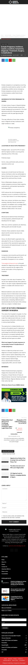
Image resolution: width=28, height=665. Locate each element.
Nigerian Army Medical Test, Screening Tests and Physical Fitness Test (17, 460)
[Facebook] (3, 60)
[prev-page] (3, 481)
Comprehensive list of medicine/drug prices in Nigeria (17, 598)
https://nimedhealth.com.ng (14, 436)
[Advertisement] (14, 19)
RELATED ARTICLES (7, 451)
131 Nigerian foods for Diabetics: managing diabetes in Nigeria (18, 475)
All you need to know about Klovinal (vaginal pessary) (18, 589)
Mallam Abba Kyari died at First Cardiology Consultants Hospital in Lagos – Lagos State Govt (7, 424)
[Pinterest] (10, 60)
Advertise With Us (6, 569)
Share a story (5, 571)
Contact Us (4, 566)
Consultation (5, 573)
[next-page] (5, 481)
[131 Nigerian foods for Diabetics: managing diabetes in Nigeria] (5, 475)
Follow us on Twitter (7, 610)
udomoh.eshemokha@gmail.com (17, 546)
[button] (2, 2)
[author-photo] (19, 429)
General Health (8, 35)
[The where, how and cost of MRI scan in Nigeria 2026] (5, 467)
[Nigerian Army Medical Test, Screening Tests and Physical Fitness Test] (5, 460)
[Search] (26, 2)
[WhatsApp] (13, 60)
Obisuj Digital (22, 663)
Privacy (3, 564)
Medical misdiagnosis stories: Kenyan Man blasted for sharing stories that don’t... (18, 583)
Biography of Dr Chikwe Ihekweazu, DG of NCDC (20, 421)
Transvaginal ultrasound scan (10, 263)
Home (2, 35)
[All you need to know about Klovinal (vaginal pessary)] (5, 590)
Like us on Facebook (6, 607)
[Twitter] (6, 60)
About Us (4, 562)
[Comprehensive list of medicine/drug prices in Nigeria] (5, 598)
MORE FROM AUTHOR (8, 454)
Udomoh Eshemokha (7, 55)
